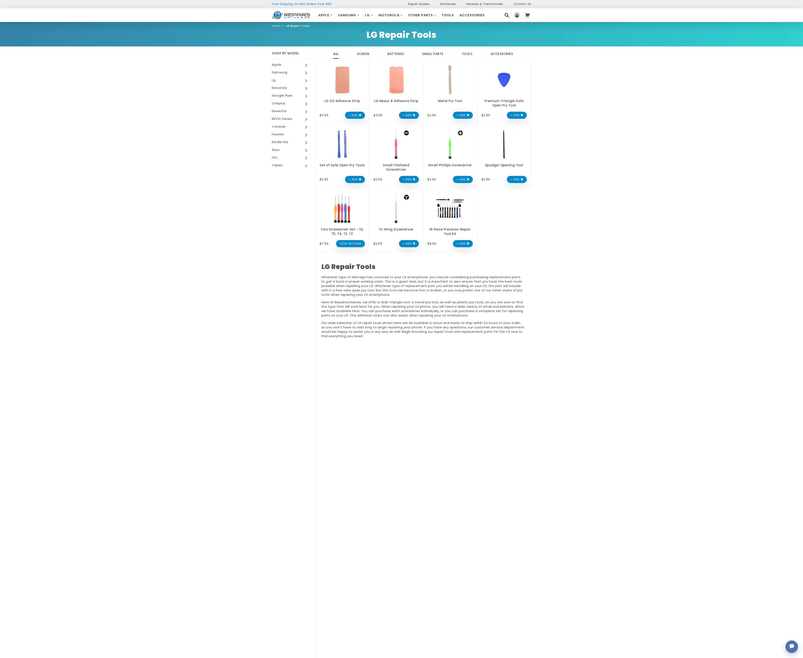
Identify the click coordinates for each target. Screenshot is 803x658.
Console (279, 126)
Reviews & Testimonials (485, 4)
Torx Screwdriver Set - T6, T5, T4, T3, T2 (342, 231)
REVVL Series (282, 118)
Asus (276, 149)
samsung (279, 72)
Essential (279, 111)
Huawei (278, 134)
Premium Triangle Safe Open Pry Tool (504, 103)
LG (368, 15)
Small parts (433, 54)
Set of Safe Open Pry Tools (342, 165)
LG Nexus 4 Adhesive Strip (396, 101)
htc (275, 157)
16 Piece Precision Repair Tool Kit (450, 231)
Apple (324, 15)
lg (273, 80)
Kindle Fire (280, 142)
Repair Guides (419, 4)
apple (276, 64)
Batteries (395, 54)
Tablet (277, 165)
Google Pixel (282, 95)
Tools (448, 15)
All (336, 54)
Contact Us (522, 4)
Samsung (347, 15)
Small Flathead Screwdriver (396, 167)
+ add (354, 115)
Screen (363, 54)
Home (276, 26)
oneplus (278, 103)
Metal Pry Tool (450, 101)
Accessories (472, 15)
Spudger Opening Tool (504, 165)
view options (350, 244)
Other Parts (421, 15)
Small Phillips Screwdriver (450, 165)
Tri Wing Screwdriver (396, 229)
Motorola (389, 15)
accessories (502, 54)
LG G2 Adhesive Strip (342, 101)
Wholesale (448, 4)
